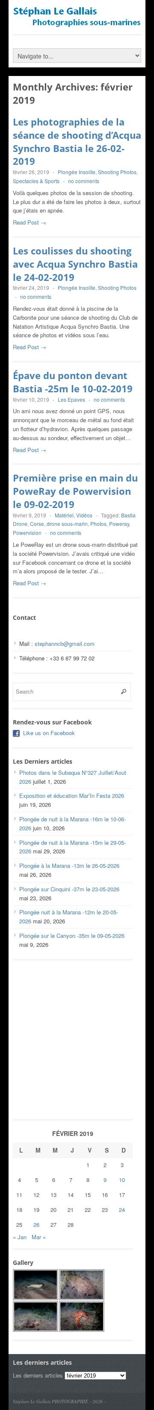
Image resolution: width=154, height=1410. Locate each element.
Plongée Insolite (76, 171)
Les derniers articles (38, 1375)
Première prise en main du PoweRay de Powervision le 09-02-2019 (75, 491)
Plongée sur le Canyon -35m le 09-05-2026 (71, 935)
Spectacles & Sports (36, 180)
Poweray (119, 523)
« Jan (20, 1237)
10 (122, 1180)
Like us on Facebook (49, 733)
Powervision (27, 532)
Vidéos (84, 515)
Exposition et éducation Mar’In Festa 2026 (71, 795)
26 (36, 1224)
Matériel (64, 515)
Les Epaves (71, 399)
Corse (37, 523)
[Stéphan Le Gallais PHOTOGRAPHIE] (77, 23)
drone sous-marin (67, 523)
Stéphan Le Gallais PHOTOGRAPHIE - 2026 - (59, 1401)
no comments (83, 180)
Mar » (39, 1237)
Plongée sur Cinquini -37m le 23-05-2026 (69, 889)
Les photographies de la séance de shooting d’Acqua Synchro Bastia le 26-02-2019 (77, 141)
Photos (98, 523)
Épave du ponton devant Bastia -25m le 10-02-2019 (73, 382)
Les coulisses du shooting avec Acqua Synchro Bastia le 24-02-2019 (75, 263)
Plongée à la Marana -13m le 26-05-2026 (69, 865)
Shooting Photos (117, 171)
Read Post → (29, 222)
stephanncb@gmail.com (65, 643)
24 (122, 1210)
